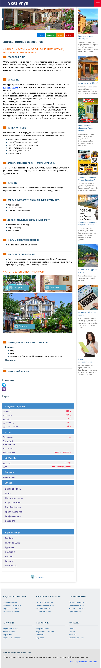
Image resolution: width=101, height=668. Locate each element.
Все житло (10, 520)
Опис (41, 35)
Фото (60, 35)
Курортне (9, 547)
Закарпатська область (45, 605)
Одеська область (10, 602)
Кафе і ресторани (13, 502)
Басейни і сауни (13, 507)
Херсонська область (11, 608)
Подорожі (40, 635)
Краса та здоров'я (13, 511)
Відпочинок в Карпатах (12, 638)
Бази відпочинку (13, 488)
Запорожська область (11, 612)
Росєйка (9, 556)
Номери (50, 35)
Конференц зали (13, 516)
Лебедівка (10, 551)
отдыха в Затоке (10, 87)
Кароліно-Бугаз (12, 542)
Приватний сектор (14, 497)
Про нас (72, 632)
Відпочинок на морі (10, 629)
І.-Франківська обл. (43, 612)
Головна (72, 629)
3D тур (69, 35)
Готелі (8, 493)
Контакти (72, 635)
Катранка (9, 560)
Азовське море (9, 632)
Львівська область (43, 608)
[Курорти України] (97, 3)
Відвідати (40, 638)
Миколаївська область (12, 605)
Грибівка (9, 538)
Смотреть (17, 287)
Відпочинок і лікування (45, 632)
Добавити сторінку (76, 638)
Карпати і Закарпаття (44, 602)
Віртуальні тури (42, 629)
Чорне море (7, 635)
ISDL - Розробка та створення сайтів (83, 662)
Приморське (11, 565)
